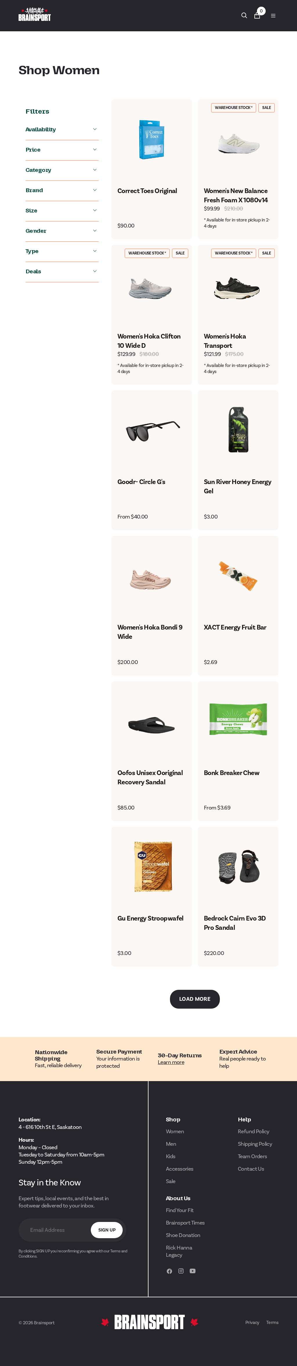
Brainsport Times (185, 1222)
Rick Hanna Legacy (179, 1251)
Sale (170, 1181)
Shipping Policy (255, 1144)
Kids (170, 1156)
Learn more (171, 1062)
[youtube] (192, 1273)
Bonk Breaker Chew (231, 773)
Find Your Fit (180, 1210)
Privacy (252, 1322)
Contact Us (251, 1168)
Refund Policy (253, 1131)
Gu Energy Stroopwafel (150, 918)
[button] (273, 15)
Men (171, 1144)
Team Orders (252, 1156)
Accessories (179, 1168)
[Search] (244, 15)
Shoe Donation (183, 1235)
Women (175, 1131)
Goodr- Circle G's (141, 482)
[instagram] (181, 1273)
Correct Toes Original (147, 191)
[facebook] (169, 1273)
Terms (272, 1322)
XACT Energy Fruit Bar (235, 627)
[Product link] (152, 140)
